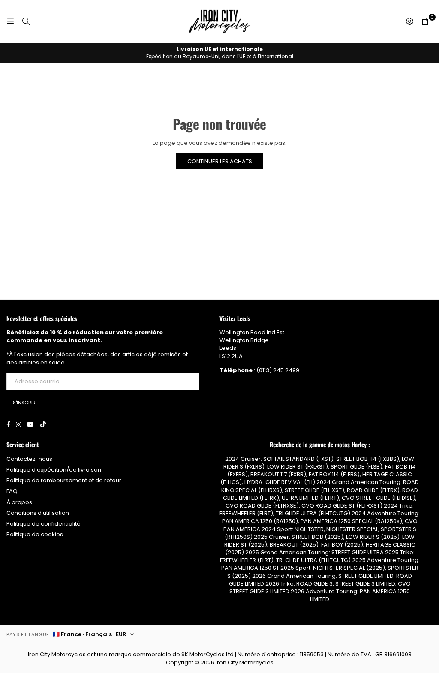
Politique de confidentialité (43, 524)
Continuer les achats (219, 161)
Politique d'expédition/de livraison (53, 470)
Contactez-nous (29, 459)
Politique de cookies (34, 534)
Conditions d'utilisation (37, 513)
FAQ (12, 491)
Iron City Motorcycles (245, 662)
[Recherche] (25, 21)
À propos (19, 502)
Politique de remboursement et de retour (63, 480)
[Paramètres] (409, 21)
